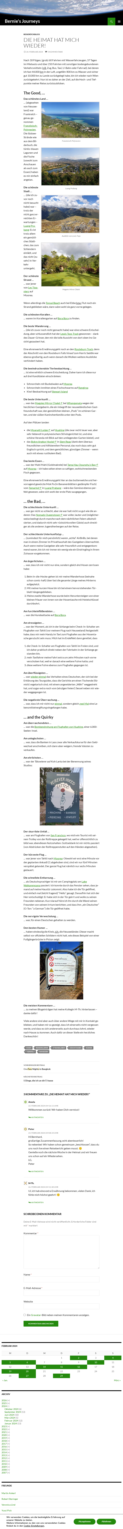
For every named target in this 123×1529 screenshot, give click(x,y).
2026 (4, 1400)
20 (27, 1371)
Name (28, 1274)
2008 (4, 1469)
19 (10, 1371)
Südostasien (75, 1048)
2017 (4, 1443)
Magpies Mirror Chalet (47, 403)
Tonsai (53, 302)
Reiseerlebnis (42, 1048)
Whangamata (74, 403)
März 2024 (9, 1417)
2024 (4, 1406)
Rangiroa (83, 387)
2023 (4, 1426)
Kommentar (31, 1233)
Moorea (67, 383)
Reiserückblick (32, 34)
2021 (4, 1432)
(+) (8, 1400)
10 (95, 1362)
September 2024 (12, 1412)
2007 (4, 1472)
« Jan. (5, 1380)
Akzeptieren (84, 1521)
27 (27, 1375)
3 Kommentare (55, 52)
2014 (4, 1452)
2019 (4, 1438)
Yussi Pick (7, 1510)
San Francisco (58, 835)
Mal (84, 703)
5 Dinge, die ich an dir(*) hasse (38, 1078)
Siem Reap (65, 441)
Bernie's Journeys (22, 21)
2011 (4, 1461)
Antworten (37, 1117)
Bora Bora (63, 318)
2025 (4, 1403)
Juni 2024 (9, 1414)
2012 (4, 1458)
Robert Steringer (10, 1499)
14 (44, 1366)
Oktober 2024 (11, 1409)
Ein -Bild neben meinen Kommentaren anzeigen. (58, 1314)
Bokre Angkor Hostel (42, 441)
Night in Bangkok (37, 1067)
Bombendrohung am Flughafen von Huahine (58, 726)
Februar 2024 (11, 1420)
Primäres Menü (119, 21)
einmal (58, 703)
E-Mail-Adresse (33, 1287)
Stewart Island (60, 391)
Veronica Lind (8, 1504)
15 (61, 1366)
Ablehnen (106, 1521)
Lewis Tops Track (69, 333)
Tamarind (34, 487)
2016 (4, 1446)
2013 (4, 1455)
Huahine (59, 430)
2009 (4, 1466)
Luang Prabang (53, 487)
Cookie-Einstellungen (34, 1526)
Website (28, 1301)
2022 (4, 1429)
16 (78, 1366)
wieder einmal (38, 676)
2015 (4, 1449)
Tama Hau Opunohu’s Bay (81, 464)
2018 (4, 1440)
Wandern (43, 1052)
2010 (4, 1464)
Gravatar (36, 1314)
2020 (4, 1435)
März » (117, 1380)
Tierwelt (30, 1052)
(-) (8, 1406)
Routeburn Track (83, 349)
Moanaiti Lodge (39, 430)
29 (61, 1375)
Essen (28, 1048)
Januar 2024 (10, 1423)
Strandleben (59, 1048)
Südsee (89, 1048)
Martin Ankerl (9, 1493)
